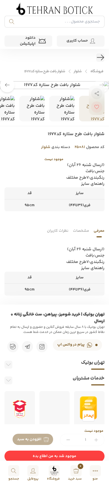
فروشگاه (97, 71)
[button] (7, 85)
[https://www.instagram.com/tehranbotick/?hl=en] (42, 346)
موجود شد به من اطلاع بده (54, 456)
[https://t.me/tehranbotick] (27, 346)
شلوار (78, 71)
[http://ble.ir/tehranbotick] (12, 346)
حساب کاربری (77, 41)
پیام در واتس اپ (71, 345)
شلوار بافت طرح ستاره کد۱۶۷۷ (44, 71)
